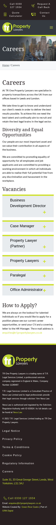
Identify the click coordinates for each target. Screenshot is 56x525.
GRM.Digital (7, 511)
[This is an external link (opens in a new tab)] (19, 361)
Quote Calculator (15, 14)
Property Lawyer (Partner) (23, 243)
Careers (7, 471)
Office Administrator (26, 289)
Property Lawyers (24, 260)
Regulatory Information (18, 463)
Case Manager (22, 226)
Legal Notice (11, 431)
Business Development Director (28, 203)
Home (5, 65)
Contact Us (44, 14)
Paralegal (18, 275)
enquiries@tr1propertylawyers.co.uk (22, 332)
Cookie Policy (12, 455)
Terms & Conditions (16, 447)
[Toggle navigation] (51, 27)
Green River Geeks (30, 507)
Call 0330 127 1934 (16, 5)
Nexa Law (17, 412)
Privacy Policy (12, 439)
